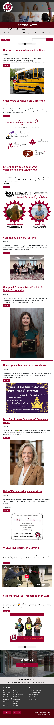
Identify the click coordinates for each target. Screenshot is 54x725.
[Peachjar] (20, 29)
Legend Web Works (45, 712)
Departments (17, 692)
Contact (48, 33)
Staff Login (7, 713)
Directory (5, 705)
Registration (30, 33)
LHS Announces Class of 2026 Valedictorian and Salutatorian (20, 168)
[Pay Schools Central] (11, 29)
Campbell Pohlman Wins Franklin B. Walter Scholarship (23, 289)
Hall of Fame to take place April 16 (22, 491)
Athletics (15, 690)
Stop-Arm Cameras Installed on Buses (24, 50)
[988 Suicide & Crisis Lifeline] (23, 29)
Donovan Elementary (34, 697)
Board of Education (16, 702)
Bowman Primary (34, 699)
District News (7, 692)
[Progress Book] (14, 29)
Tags (6, 40)
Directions (6, 701)
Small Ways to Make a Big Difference (24, 100)
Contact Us (27, 665)
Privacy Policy (47, 714)
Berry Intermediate (34, 694)
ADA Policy (40, 714)
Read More (6, 65)
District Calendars (9, 33)
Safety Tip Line (17, 699)
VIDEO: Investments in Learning (21, 547)
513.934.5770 (40, 682)
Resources (6, 694)
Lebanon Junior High (34, 692)
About (5, 690)
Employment (38, 33)
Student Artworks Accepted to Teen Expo (26, 595)
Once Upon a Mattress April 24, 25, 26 (24, 365)
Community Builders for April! (20, 237)
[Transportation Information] (17, 29)
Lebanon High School (35, 690)
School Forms (19, 33)
